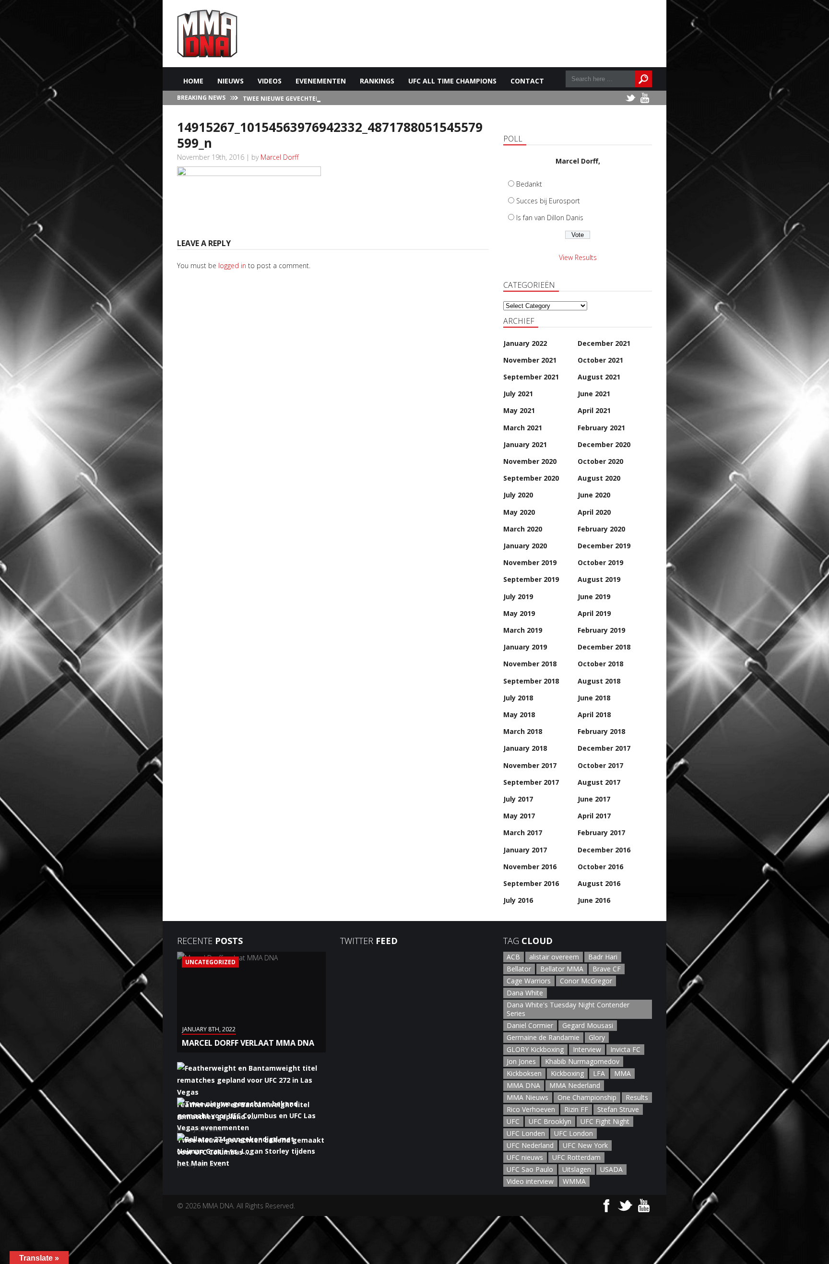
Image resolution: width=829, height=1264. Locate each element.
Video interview (530, 1181)
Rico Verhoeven (531, 1109)
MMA (622, 1073)
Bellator (519, 968)
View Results (578, 257)
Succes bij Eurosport (548, 200)
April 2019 (594, 613)
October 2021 (600, 360)
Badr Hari (602, 956)
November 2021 (530, 360)
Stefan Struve (618, 1109)
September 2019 (531, 579)
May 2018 (519, 714)
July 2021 (518, 393)
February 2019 (601, 630)
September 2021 (531, 376)
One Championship (586, 1097)
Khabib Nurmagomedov (582, 1061)
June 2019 (594, 596)
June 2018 (594, 697)
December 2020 (604, 444)
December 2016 (604, 849)
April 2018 (594, 714)
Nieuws (230, 80)
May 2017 (519, 815)
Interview (587, 1049)
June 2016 (594, 900)
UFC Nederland (530, 1145)
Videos (270, 80)
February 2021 (601, 427)
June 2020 (594, 494)
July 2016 (518, 900)
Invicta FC (625, 1049)
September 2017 (531, 782)
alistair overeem (554, 956)
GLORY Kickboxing (535, 1049)
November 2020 (530, 461)
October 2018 (600, 663)
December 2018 (604, 646)
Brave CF (606, 968)
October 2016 (600, 866)
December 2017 (604, 748)
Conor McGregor (586, 980)
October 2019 (600, 562)
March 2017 (522, 832)
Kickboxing (567, 1073)
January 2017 (525, 849)
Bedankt (529, 184)
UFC (513, 1121)
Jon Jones (521, 1061)
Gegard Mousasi (587, 1025)
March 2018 (522, 731)
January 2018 (525, 748)
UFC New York (585, 1145)
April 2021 (594, 410)
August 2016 (599, 883)
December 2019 (604, 545)
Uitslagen (576, 1169)
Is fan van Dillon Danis (549, 217)
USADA (611, 1169)
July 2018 (518, 697)
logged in (232, 265)
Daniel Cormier (530, 1025)
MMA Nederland (574, 1085)
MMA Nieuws (527, 1097)
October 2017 (600, 765)
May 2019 (519, 613)
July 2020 (518, 494)
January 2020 (525, 545)
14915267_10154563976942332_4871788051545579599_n (330, 135)
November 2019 (530, 562)
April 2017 (594, 815)
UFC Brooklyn (550, 1121)
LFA (599, 1073)
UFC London (573, 1133)
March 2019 (522, 630)
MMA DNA (523, 1085)
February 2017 (601, 832)
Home (193, 80)
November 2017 (530, 765)
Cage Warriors (529, 980)
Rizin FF (576, 1109)
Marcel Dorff (279, 157)
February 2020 (601, 528)
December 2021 (604, 343)
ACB (513, 956)
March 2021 (522, 427)
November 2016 (530, 866)
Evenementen (321, 80)
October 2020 (600, 461)
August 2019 (599, 579)
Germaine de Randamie (543, 1037)
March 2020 (522, 528)
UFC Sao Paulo (530, 1169)
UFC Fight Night (604, 1121)
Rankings (377, 80)
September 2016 (531, 883)
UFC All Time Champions (452, 80)
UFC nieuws (525, 1157)
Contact (527, 80)
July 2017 (518, 798)
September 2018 (531, 680)
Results (637, 1097)
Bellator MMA (561, 968)
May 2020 (519, 512)
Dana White (525, 992)
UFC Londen (526, 1133)
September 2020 (531, 478)
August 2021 (599, 376)
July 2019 (518, 596)
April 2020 (594, 512)
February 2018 (601, 731)
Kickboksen (524, 1073)
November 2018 (530, 663)
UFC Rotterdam (576, 1157)
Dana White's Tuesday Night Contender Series (568, 1009)
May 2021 (519, 410)
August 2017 (599, 782)
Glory (597, 1037)
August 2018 (599, 680)
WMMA (574, 1181)
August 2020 (599, 478)
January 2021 (525, 444)
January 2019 (525, 646)
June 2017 (594, 798)
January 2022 (525, 343)
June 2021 (594, 393)
